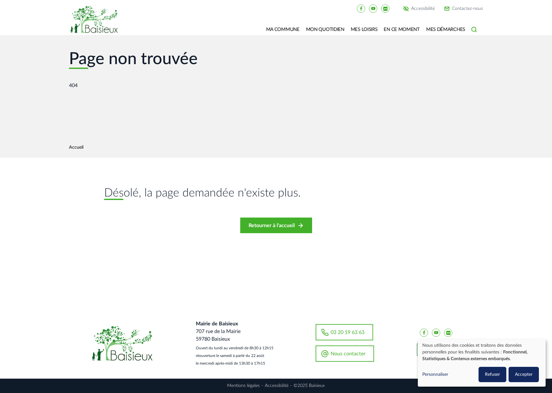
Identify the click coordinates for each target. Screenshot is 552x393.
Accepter (524, 374)
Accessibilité (423, 8)
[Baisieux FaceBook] (361, 8)
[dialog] (482, 363)
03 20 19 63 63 (347, 332)
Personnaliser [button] (435, 374)
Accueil (76, 147)
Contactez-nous (467, 8)
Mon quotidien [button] (325, 29)
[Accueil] (96, 23)
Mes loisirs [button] (364, 29)
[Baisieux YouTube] (373, 8)
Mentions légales (243, 385)
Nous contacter (348, 353)
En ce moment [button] (401, 29)
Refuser (492, 374)
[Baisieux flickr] (385, 8)
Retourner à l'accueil (272, 225)
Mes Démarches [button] (445, 29)
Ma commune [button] (283, 29)
